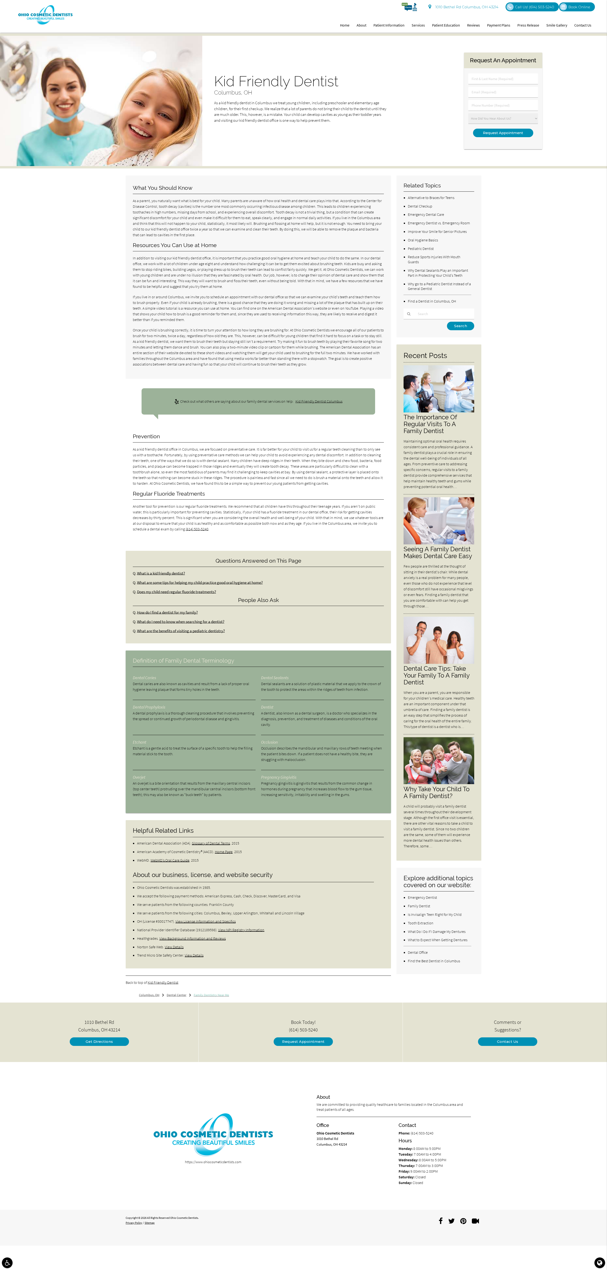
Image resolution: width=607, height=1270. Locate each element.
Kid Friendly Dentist (163, 982)
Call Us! (534, 7)
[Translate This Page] (599, 1262)
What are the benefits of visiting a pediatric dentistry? (181, 630)
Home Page (224, 851)
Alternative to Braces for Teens (431, 197)
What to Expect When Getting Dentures (437, 939)
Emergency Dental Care (426, 214)
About (361, 25)
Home (344, 25)
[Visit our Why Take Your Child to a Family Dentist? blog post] (439, 783)
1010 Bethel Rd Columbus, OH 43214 (465, 7)
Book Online (579, 7)
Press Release (528, 25)
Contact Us (582, 25)
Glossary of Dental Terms (211, 843)
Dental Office (418, 952)
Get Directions (99, 1041)
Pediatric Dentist (421, 248)
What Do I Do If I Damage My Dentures (436, 931)
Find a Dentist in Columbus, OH (432, 301)
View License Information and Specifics (205, 921)
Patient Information (389, 25)
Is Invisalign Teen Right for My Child (435, 914)
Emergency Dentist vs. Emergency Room (439, 223)
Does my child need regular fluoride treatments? (176, 591)
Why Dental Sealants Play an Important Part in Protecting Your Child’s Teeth (438, 273)
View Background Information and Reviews (192, 938)
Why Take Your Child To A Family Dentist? (436, 792)
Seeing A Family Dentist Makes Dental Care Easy (438, 552)
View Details (174, 947)
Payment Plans (498, 25)
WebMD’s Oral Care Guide (170, 860)
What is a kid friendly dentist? (161, 573)
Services (418, 25)
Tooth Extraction (420, 923)
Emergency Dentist (422, 897)
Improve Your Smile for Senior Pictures (437, 231)
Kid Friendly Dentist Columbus (318, 401)
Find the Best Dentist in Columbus (434, 960)
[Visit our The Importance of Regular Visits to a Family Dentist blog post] (439, 411)
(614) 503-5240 (197, 529)
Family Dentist (419, 906)
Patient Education (446, 25)
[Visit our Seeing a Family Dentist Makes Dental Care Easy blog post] (439, 543)
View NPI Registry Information (241, 929)
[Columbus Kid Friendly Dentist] (101, 165)
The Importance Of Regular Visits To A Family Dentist (430, 423)
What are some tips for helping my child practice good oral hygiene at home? (200, 582)
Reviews (473, 25)
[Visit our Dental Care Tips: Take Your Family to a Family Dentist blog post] (439, 662)
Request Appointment (303, 1041)
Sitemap (150, 1223)
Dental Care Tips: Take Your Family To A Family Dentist (436, 675)
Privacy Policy (134, 1223)
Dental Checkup (420, 206)
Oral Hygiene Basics (423, 240)
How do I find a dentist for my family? (167, 612)
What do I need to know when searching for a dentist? (180, 621)
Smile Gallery (556, 25)
